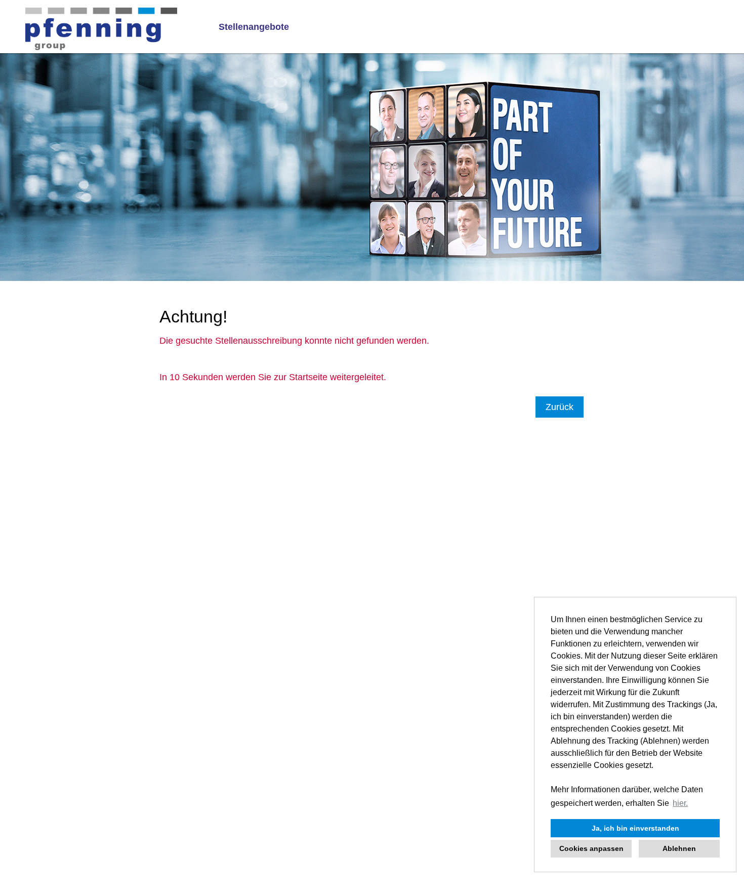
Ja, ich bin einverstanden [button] (635, 828)
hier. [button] (680, 803)
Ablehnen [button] (679, 848)
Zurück (559, 407)
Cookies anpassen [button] (591, 848)
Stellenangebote (254, 27)
